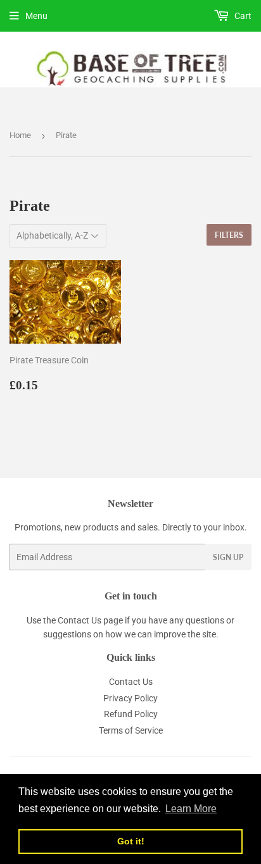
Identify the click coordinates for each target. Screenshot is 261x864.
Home (20, 135)
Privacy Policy (130, 698)
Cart (241, 16)
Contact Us (79, 620)
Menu (36, 16)
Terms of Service (131, 730)
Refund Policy (131, 714)
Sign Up (228, 557)
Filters (229, 235)
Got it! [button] (130, 841)
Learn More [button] (191, 808)
